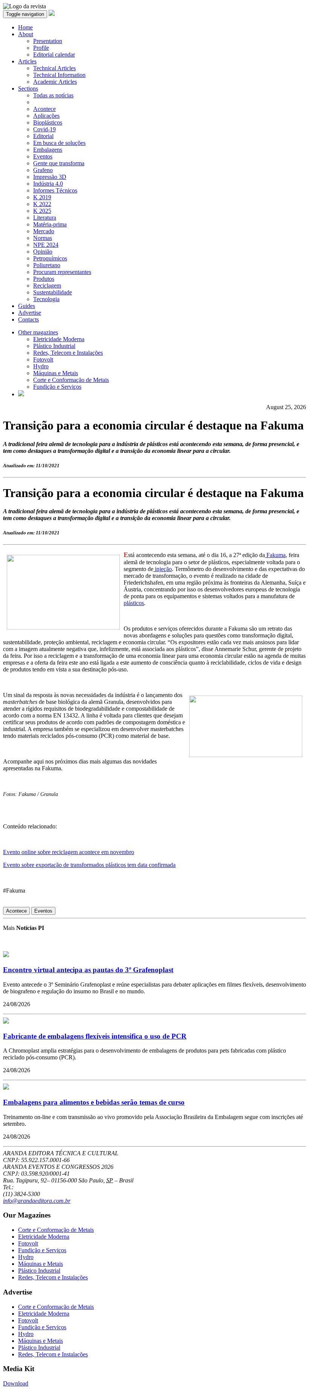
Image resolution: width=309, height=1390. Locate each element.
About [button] (25, 34)
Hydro (41, 366)
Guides (26, 306)
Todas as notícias (53, 95)
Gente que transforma (58, 163)
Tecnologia (46, 299)
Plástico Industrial (54, 346)
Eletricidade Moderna (58, 339)
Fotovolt (43, 359)
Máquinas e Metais (55, 373)
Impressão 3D (49, 177)
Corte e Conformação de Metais (71, 380)
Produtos (43, 279)
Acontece (44, 109)
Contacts (28, 319)
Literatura (44, 217)
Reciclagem (47, 285)
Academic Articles (55, 82)
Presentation (47, 41)
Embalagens (47, 149)
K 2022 (42, 204)
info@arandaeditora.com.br (36, 1201)
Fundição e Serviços (57, 386)
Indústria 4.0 (48, 183)
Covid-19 (44, 129)
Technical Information (59, 75)
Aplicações (46, 115)
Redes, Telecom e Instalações (68, 352)
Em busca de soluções (59, 143)
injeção (162, 569)
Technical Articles (54, 68)
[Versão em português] (21, 394)
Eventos (42, 156)
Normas (42, 238)
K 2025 (42, 211)
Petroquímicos (50, 258)
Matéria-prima (50, 224)
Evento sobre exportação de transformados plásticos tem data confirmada (89, 865)
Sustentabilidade (52, 292)
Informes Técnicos (55, 190)
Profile (41, 48)
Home (25, 27)
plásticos (134, 603)
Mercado (43, 231)
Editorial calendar (54, 54)
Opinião (42, 251)
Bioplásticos (47, 122)
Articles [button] (27, 61)
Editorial (43, 136)
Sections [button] (28, 88)
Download (15, 1383)
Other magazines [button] (38, 332)
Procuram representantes (62, 272)
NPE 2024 (45, 245)
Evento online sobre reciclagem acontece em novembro (68, 852)
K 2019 (42, 197)
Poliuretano (46, 265)
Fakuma (275, 555)
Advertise (29, 312)
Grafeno (43, 170)
